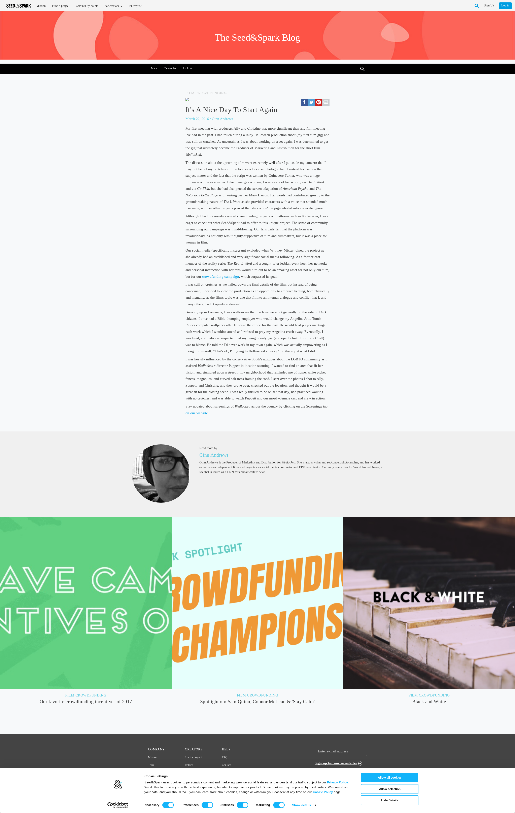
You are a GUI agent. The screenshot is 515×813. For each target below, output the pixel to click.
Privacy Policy (337, 782)
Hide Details (389, 800)
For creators (112, 5)
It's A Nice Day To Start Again (231, 110)
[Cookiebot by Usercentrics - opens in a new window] (117, 805)
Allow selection (390, 789)
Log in (505, 5)
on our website (196, 413)
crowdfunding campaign (220, 276)
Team (151, 765)
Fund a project (60, 5)
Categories (170, 68)
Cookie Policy (323, 792)
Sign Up (489, 5)
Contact (226, 765)
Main (154, 68)
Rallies (189, 765)
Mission (41, 5)
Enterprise (135, 5)
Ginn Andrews (214, 455)
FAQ (225, 757)
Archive (187, 68)
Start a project (193, 757)
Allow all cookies (390, 777)
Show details (301, 805)
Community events (87, 5)
